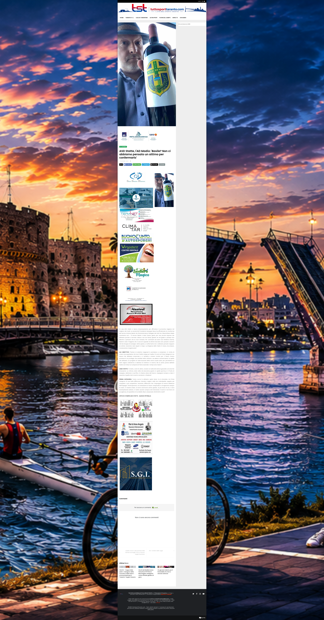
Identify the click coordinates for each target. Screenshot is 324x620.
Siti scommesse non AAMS (184, 24)
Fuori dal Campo (165, 17)
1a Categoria (123, 146)
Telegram (146, 164)
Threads (155, 164)
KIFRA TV (175, 17)
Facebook (128, 164)
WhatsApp (137, 164)
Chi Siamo (183, 17)
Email (162, 164)
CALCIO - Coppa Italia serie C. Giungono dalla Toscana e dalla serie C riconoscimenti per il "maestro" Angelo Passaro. (127, 573)
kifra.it (158, 602)
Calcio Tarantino (142, 17)
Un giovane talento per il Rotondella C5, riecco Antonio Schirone (165, 571)
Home (121, 17)
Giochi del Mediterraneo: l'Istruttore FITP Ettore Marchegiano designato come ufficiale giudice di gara (146, 573)
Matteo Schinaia (166, 594)
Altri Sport (153, 17)
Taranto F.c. (129, 17)
